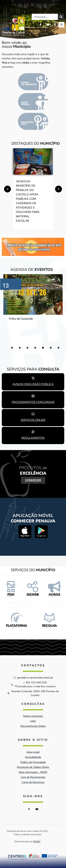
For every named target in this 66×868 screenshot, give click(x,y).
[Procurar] (61, 17)
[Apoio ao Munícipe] (33, 81)
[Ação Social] (33, 101)
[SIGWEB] (32, 586)
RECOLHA (49, 625)
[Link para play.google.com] (41, 531)
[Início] (13, 20)
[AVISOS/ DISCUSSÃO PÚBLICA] (33, 378)
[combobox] (45, 17)
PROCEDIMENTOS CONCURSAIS (33, 402)
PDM (10, 594)
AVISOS (54, 594)
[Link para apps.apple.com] (24, 531)
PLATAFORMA (16, 625)
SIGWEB (33, 594)
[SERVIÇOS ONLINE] (33, 413)
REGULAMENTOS (33, 438)
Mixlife (36, 841)
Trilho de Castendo (21, 319)
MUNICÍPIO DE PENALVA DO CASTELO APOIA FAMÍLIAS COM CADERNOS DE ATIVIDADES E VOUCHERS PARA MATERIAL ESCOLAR (27, 203)
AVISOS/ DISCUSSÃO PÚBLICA (33, 384)
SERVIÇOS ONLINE (33, 420)
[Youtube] (48, 24)
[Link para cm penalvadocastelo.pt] (33, 161)
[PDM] (11, 586)
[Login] (55, 24)
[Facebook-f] (40, 24)
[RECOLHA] (49, 617)
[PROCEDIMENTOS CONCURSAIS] (33, 396)
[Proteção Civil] (33, 121)
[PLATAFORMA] (16, 617)
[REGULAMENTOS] (33, 431)
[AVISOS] (54, 586)
